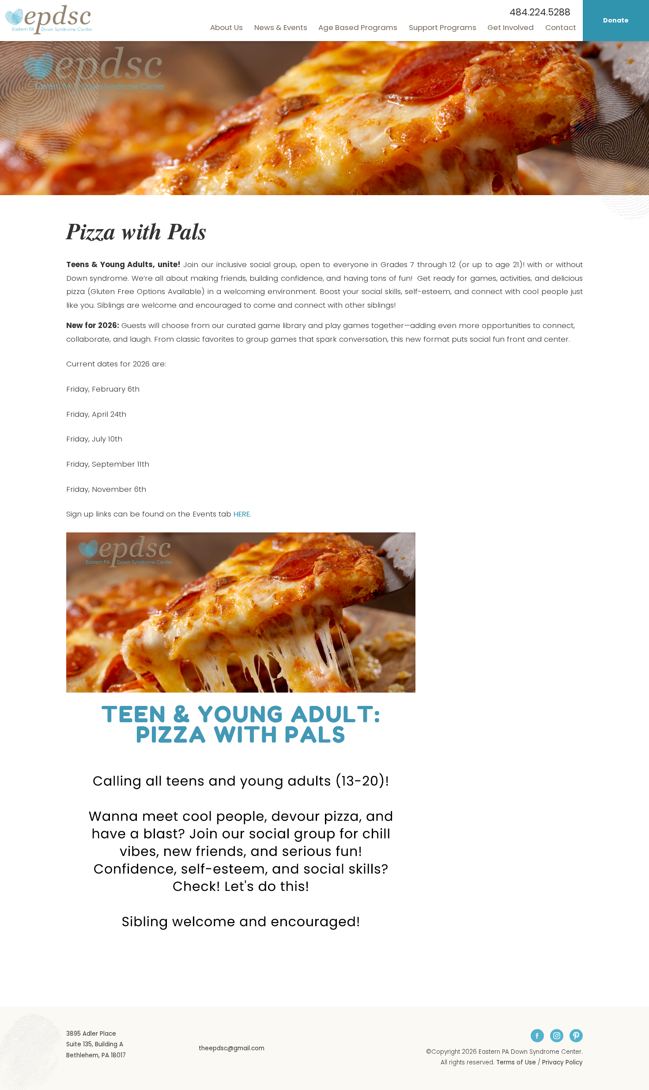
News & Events (280, 27)
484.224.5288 (539, 12)
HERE (242, 514)
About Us (226, 27)
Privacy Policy (562, 1062)
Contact (560, 27)
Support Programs (442, 27)
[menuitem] (226, 27)
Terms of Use (516, 1062)
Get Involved (510, 27)
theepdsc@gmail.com (231, 1048)
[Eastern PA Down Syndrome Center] (48, 19)
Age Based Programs (357, 27)
